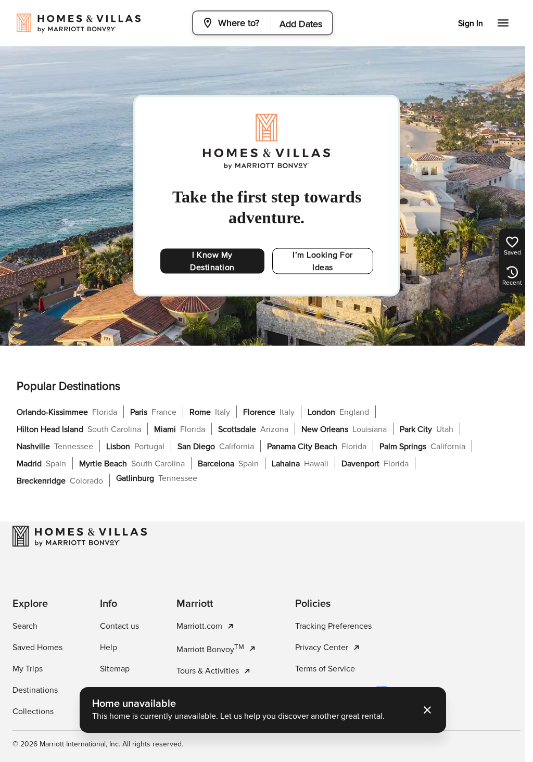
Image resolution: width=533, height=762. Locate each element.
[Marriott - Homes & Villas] (79, 536)
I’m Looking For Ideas (318, 261)
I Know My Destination (209, 261)
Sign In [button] (470, 23)
